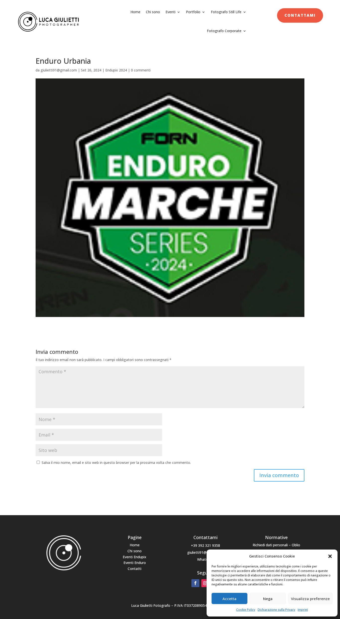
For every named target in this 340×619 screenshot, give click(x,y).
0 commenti (141, 70)
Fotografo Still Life (226, 11)
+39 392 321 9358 (205, 545)
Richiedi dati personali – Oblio (276, 545)
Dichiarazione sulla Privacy (276, 610)
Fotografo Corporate (224, 30)
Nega (268, 598)
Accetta (229, 598)
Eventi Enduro (134, 562)
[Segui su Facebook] (195, 583)
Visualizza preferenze (310, 598)
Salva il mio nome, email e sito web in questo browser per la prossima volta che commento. (116, 462)
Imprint (303, 610)
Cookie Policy (245, 610)
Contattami (300, 15)
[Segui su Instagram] (205, 583)
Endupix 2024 (116, 70)
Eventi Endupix (134, 557)
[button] (330, 556)
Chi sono (153, 11)
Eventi (170, 11)
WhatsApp (205, 559)
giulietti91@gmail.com (59, 70)
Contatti (134, 568)
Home (135, 11)
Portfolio (193, 11)
